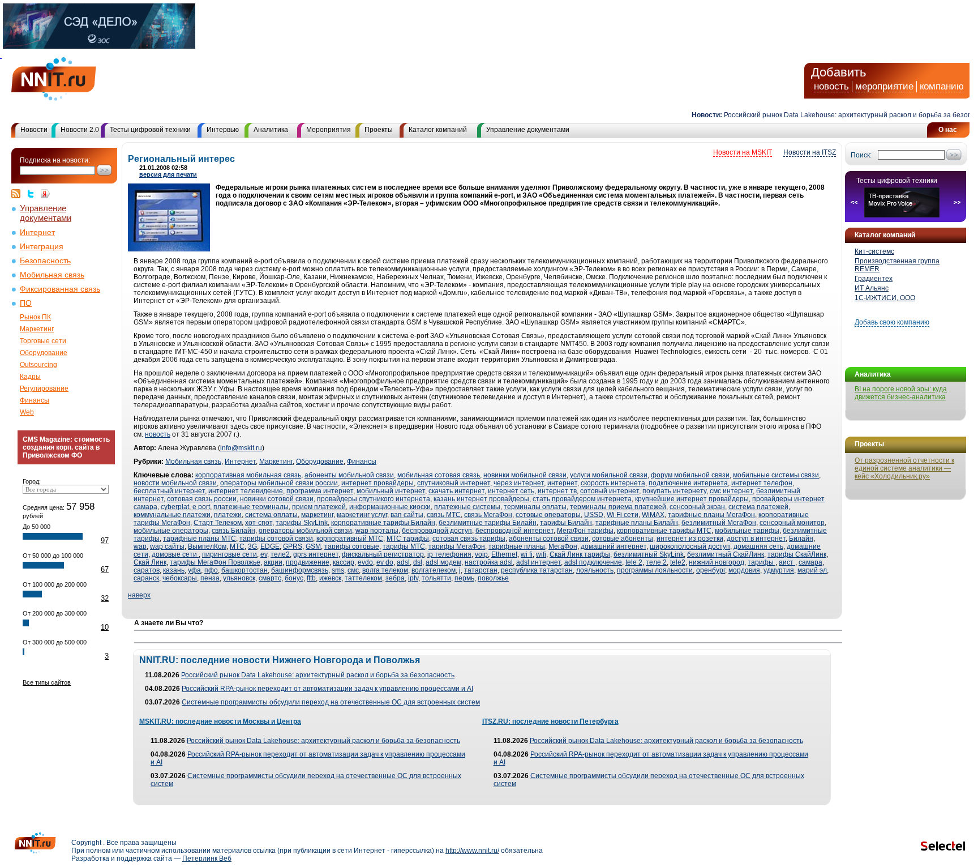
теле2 (280, 554)
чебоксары (179, 578)
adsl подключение (593, 562)
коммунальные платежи (172, 515)
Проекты (378, 130)
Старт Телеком (218, 523)
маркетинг (317, 515)
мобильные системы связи (776, 475)
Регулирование (44, 388)
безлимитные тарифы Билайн (488, 523)
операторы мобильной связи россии (279, 483)
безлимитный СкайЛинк (725, 554)
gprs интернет (315, 554)
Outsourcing (38, 365)
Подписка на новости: (55, 160)
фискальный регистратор (383, 554)
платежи (228, 515)
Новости (34, 130)
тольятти (436, 578)
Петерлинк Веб (206, 858)
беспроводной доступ (437, 531)
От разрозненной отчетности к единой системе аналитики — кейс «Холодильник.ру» (904, 468)
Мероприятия (328, 130)
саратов (147, 570)
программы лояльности (655, 570)
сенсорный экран (697, 507)
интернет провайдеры (377, 483)
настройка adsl (489, 562)
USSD (593, 515)
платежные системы (467, 507)
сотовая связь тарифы (468, 539)
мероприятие (884, 86)
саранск (146, 578)
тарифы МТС (404, 546)
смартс (270, 578)
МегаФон (562, 546)
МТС (237, 546)
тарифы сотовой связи (276, 539)
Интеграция (41, 246)
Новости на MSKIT (742, 152)
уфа (194, 570)
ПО (26, 303)
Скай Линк (150, 562)
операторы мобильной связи (305, 531)
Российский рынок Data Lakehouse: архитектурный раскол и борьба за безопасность (317, 675)
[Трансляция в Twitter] (33, 193)
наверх (139, 595)
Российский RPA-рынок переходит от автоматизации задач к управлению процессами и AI (327, 689)
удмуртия (778, 570)
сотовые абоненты (622, 539)
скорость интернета (613, 483)
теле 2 (656, 562)
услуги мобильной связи (608, 475)
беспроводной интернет (514, 531)
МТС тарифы (408, 539)
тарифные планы (516, 546)
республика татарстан (537, 570)
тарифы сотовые (351, 546)
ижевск (330, 578)
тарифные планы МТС (199, 539)
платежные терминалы (251, 507)
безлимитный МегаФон (718, 523)
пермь (464, 578)
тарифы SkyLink (302, 523)
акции (273, 562)
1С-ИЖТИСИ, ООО (885, 298)
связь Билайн (233, 531)
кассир (343, 562)
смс (353, 570)
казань (174, 570)
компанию (942, 86)
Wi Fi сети (622, 515)
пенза (210, 578)
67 (105, 569)
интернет (562, 483)
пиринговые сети (229, 554)
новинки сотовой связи (277, 499)
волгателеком (433, 570)
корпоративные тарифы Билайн (383, 523)
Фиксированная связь (60, 289)
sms (338, 570)
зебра (395, 578)
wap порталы (376, 531)
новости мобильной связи (175, 483)
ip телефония (449, 554)
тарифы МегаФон (456, 546)
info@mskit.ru (241, 448)
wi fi (527, 554)
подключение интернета (688, 483)
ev (263, 554)
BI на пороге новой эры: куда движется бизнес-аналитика (901, 393)
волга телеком (385, 570)
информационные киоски (390, 507)
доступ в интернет (756, 539)
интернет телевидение (245, 491)
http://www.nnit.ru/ (472, 851)
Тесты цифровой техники (150, 130)
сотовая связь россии (202, 499)
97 (105, 540)
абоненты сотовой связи (549, 539)
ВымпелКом (207, 546)
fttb (311, 578)
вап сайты (407, 515)
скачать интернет (456, 491)
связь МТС (444, 515)
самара (810, 562)
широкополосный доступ (690, 546)
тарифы (761, 562)
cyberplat (175, 507)
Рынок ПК (35, 317)
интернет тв (557, 491)
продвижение (307, 562)
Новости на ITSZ (809, 152)
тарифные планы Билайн (636, 523)
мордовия (744, 570)
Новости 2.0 (80, 130)
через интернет (519, 483)
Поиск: (861, 155)
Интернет (37, 232)
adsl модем (443, 562)
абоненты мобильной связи (349, 475)
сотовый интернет (609, 491)
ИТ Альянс (872, 288)
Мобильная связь (52, 275)
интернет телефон (761, 483)
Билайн (801, 539)
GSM (313, 546)
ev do (384, 562)
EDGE (270, 546)
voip (481, 554)
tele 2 (633, 562)
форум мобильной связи (690, 475)
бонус (294, 578)
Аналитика (271, 130)
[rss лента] (18, 193)
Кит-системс (874, 251)
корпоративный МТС (349, 539)
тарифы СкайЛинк (796, 554)
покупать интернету (674, 491)
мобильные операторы (171, 531)
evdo (365, 562)
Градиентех (874, 279)
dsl (417, 562)
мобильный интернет (391, 491)
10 (105, 627)
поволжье (493, 578)
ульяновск (239, 578)
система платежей (758, 507)
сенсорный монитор (792, 523)
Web (27, 412)
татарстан (480, 570)
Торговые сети (43, 341)
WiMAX (653, 515)
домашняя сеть (758, 546)
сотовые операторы (548, 515)
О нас (947, 130)
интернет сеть (511, 491)
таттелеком (363, 578)
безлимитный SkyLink (649, 554)
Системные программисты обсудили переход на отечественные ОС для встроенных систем (331, 702)
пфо (211, 570)
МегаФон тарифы (585, 531)
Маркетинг (37, 329)
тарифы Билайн (566, 523)
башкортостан (244, 570)
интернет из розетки (690, 539)
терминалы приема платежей (618, 507)
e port (201, 507)
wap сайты (167, 546)
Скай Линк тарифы (580, 554)
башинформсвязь (299, 570)
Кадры (30, 377)
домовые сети (175, 554)
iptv (413, 578)
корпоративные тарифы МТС (664, 531)
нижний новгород (716, 562)
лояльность (595, 570)
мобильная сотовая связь (438, 475)
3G (252, 546)
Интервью (223, 130)
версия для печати (168, 174)
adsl (403, 562)
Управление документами (527, 130)
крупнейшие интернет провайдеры (692, 499)
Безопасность (45, 261)
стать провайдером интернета (582, 499)
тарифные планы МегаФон (711, 515)
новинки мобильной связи (525, 475)
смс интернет (731, 491)
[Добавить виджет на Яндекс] (45, 193)
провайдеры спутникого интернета (373, 499)
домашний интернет (613, 546)
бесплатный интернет (169, 491)
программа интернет (319, 491)
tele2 (677, 562)
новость (831, 86)
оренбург (710, 570)
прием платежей (319, 507)
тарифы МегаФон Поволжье (215, 562)
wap (140, 546)
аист (787, 562)
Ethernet (504, 554)
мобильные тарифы (747, 531)
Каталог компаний (438, 130)
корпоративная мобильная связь (248, 475)
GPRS (292, 546)
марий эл (812, 570)
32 (105, 598)
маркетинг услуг (362, 515)
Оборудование (43, 353)
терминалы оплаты (535, 507)
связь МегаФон (488, 515)
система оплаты (271, 515)
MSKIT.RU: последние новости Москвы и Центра (220, 721)
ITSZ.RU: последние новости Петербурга (550, 721)
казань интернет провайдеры (481, 499)
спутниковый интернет (453, 483)
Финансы (34, 400)
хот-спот (258, 523)
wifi (541, 554)
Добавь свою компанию (892, 322)
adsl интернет (538, 562)
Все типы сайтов (47, 682)
